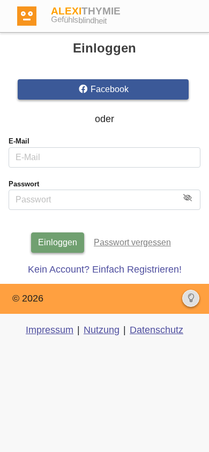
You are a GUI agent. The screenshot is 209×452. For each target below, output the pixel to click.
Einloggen (57, 242)
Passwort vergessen (132, 242)
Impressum (49, 330)
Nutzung (102, 330)
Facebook (108, 89)
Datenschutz (156, 330)
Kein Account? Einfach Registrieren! (105, 269)
